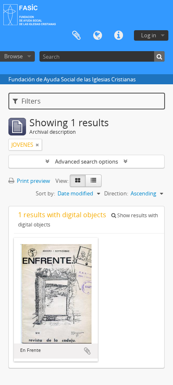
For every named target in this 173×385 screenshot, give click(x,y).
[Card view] (78, 180)
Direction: (116, 193)
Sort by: (45, 193)
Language (97, 35)
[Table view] (93, 180)
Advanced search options (86, 161)
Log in (148, 35)
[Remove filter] (37, 144)
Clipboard (76, 35)
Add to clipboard (87, 351)
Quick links (118, 35)
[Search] (159, 56)
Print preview (33, 181)
